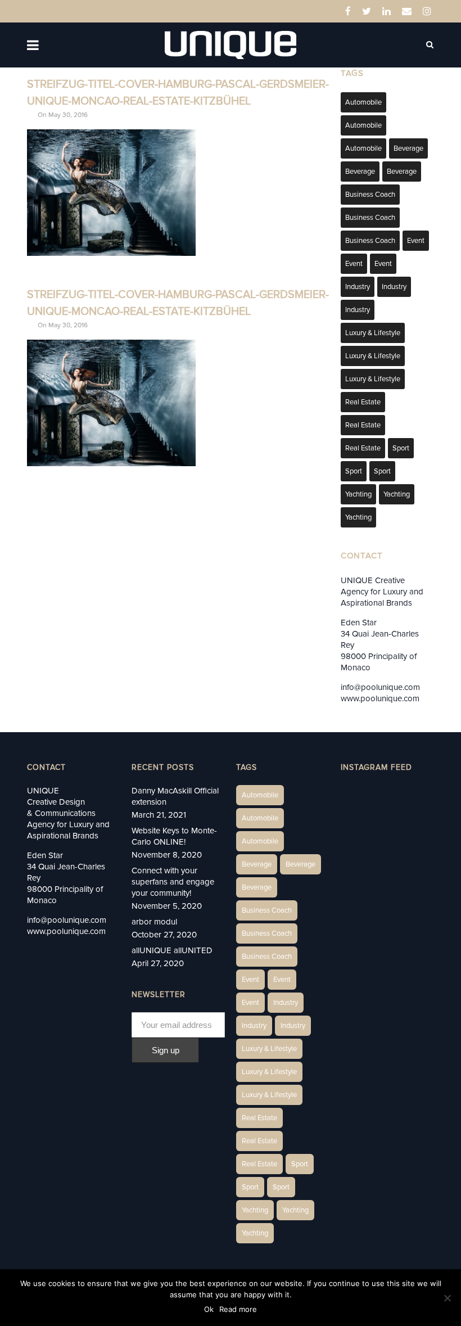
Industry (357, 286)
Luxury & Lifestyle (372, 332)
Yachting (358, 494)
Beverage (408, 148)
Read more (238, 1309)
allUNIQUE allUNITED (172, 950)
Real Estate (363, 402)
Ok (209, 1309)
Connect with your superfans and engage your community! (173, 881)
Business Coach (370, 194)
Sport (400, 448)
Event (415, 240)
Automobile (363, 102)
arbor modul (154, 922)
